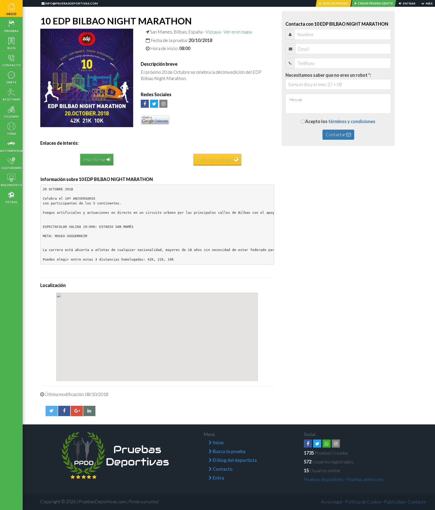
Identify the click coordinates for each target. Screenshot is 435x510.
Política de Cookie (363, 501)
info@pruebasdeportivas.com (71, 3)
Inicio (11, 14)
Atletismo (11, 99)
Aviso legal (331, 501)
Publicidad (394, 501)
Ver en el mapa (238, 31)
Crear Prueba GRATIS (375, 3)
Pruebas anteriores (365, 479)
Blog (11, 48)
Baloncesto (11, 185)
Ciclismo (11, 116)
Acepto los (340, 121)
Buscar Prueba (335, 3)
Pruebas (11, 31)
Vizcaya (213, 31)
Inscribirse (94, 159)
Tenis (11, 133)
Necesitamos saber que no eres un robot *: (328, 75)
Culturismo (11, 168)
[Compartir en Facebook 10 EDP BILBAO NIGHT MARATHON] (64, 411)
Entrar (408, 3)
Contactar (336, 134)
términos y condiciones (351, 121)
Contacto (11, 65)
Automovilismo (11, 151)
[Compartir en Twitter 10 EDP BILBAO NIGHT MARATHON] (51, 411)
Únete (11, 82)
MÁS (428, 3)
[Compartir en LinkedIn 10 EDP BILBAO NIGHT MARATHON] (89, 411)
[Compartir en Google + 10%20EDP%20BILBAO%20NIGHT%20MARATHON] (76, 411)
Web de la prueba (215, 159)
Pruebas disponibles (323, 479)
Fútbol (11, 202)
